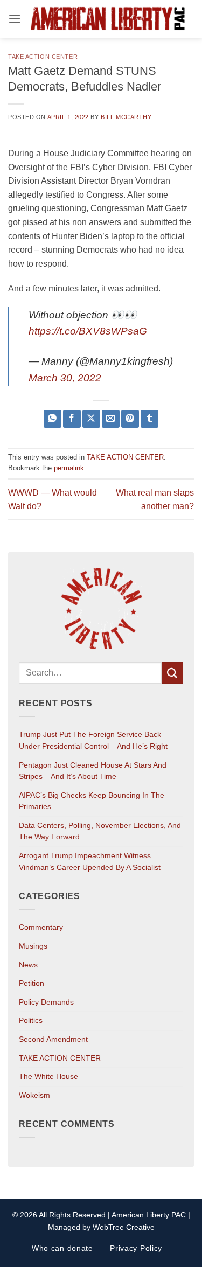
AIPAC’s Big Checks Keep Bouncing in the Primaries (91, 801)
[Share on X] (91, 419)
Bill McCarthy (126, 117)
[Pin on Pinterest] (130, 419)
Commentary (41, 927)
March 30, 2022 (65, 378)
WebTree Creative (124, 1227)
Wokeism (34, 1095)
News (28, 964)
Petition (31, 983)
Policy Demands (46, 1002)
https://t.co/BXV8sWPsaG (88, 331)
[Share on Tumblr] (149, 419)
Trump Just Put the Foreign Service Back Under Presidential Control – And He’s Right (93, 740)
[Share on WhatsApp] (52, 419)
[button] (14, 18)
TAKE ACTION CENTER (43, 56)
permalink (69, 468)
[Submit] (172, 672)
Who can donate (62, 1248)
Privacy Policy (136, 1248)
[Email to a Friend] (111, 419)
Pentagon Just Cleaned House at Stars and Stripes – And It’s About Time (92, 771)
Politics (31, 1020)
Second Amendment (53, 1039)
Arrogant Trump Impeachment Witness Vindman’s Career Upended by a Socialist (90, 861)
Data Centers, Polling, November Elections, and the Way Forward (100, 831)
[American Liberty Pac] (107, 19)
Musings (33, 946)
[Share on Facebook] (72, 419)
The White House (48, 1076)
